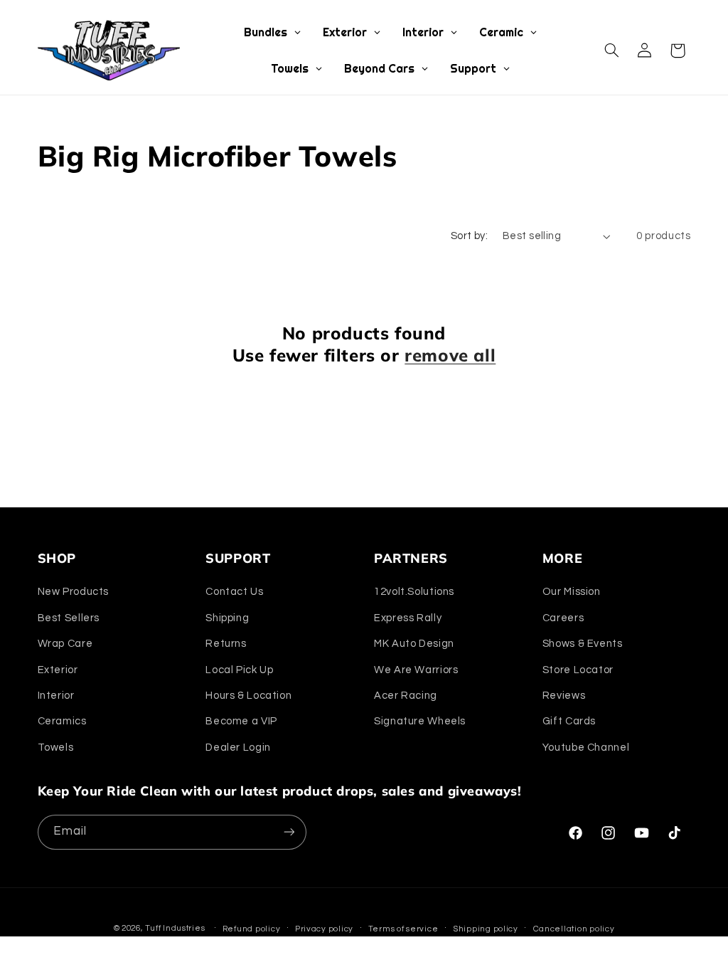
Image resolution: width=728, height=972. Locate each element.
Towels (56, 747)
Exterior (58, 670)
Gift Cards (569, 721)
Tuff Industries (175, 928)
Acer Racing (405, 695)
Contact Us (234, 591)
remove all (450, 355)
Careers (563, 618)
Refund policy (252, 929)
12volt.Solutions (414, 591)
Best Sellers (69, 618)
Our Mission (571, 591)
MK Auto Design (414, 643)
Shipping (227, 618)
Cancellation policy (574, 929)
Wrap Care (65, 643)
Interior (56, 695)
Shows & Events (582, 643)
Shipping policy (485, 929)
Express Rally (407, 618)
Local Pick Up (239, 670)
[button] (611, 50)
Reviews (563, 695)
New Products (73, 591)
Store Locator (578, 670)
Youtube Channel (585, 747)
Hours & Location (248, 695)
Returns (225, 643)
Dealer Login (238, 747)
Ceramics (62, 721)
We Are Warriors (416, 670)
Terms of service (403, 929)
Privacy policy (324, 929)
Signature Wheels (420, 721)
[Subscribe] (288, 832)
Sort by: (469, 236)
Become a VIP (241, 721)
